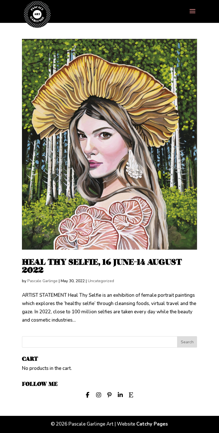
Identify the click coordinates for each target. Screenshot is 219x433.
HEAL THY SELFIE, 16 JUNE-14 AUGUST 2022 (102, 266)
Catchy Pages (152, 424)
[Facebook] (88, 394)
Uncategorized (101, 281)
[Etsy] (131, 394)
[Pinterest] (109, 394)
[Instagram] (98, 394)
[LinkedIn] (120, 394)
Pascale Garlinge (42, 281)
